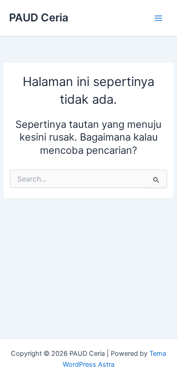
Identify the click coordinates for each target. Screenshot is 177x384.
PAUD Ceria (39, 17)
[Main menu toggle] (158, 18)
